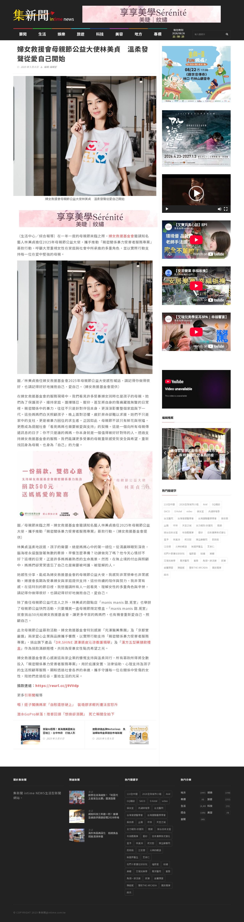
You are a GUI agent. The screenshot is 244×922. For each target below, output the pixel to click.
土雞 (166, 525)
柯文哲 (188, 539)
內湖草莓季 (214, 511)
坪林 (175, 525)
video (189, 511)
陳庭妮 (181, 567)
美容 (119, 34)
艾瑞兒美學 (169, 560)
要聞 (23, 34)
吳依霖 (224, 518)
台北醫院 (168, 518)
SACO (167, 511)
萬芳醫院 (184, 560)
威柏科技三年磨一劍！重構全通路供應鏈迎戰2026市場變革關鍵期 (103, 817)
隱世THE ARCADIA (198, 567)
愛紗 (200, 532)
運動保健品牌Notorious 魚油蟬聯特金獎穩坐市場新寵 (108, 731)
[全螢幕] (226, 209)
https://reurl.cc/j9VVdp (57, 685)
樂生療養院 (201, 539)
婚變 (219, 525)
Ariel (205, 504)
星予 (166, 539)
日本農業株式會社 (216, 532)
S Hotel (178, 511)
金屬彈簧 (168, 567)
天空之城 (186, 525)
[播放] (167, 209)
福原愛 (192, 553)
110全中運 (169, 504)
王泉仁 (210, 546)
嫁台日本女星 (171, 532)
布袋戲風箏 (188, 532)
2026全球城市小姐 (188, 504)
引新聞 (29, 694)
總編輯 (212, 460)
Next (228, 454)
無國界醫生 (197, 546)
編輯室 (53, 66)
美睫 (212, 553)
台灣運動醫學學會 (207, 518)
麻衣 (166, 574)
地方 (138, 34)
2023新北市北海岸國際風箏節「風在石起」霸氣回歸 (196, 452)
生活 (42, 34)
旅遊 (80, 34)
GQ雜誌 (216, 504)
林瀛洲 (176, 539)
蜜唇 (196, 560)
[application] (196, 193)
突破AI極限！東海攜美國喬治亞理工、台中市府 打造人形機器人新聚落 (59, 732)
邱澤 (223, 560)
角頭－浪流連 (210, 560)
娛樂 (61, 34)
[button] (196, 193)
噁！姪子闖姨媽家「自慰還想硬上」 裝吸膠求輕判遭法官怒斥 (67, 704)
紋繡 (203, 553)
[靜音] (220, 209)
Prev (165, 454)
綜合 (183, 812)
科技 (100, 34)
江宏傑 (167, 546)
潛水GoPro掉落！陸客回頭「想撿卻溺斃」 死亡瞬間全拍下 (66, 713)
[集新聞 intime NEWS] (45, 12)
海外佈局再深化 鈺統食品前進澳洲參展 (103, 834)
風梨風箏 (216, 567)
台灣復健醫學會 (186, 518)
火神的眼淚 (181, 546)
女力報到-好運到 (204, 525)
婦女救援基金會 (121, 235)
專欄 (157, 34)
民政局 (215, 539)
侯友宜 (200, 511)
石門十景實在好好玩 (174, 553)
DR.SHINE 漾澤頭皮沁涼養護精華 (83, 642)
